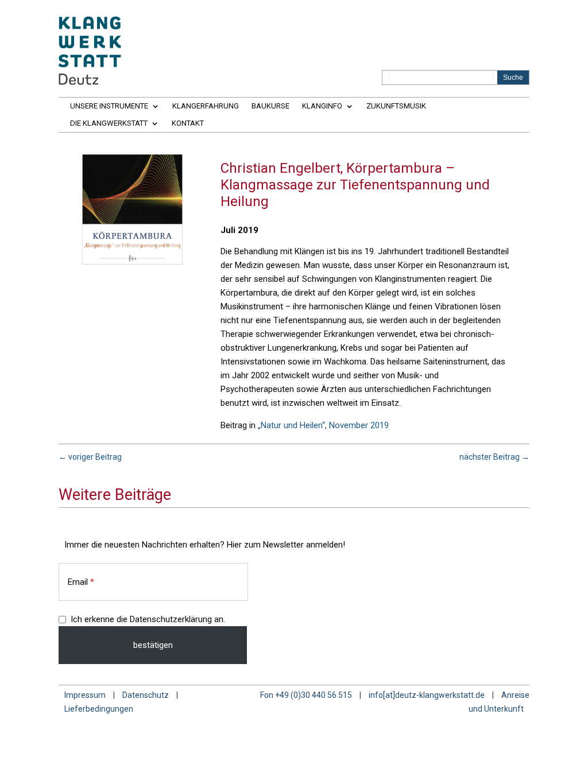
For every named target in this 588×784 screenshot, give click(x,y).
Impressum (85, 695)
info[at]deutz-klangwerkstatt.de (427, 695)
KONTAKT (188, 123)
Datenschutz (145, 695)
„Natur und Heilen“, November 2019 (323, 425)
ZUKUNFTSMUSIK (396, 106)
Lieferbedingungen (98, 708)
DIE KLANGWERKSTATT (109, 123)
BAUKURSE (270, 106)
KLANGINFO (322, 106)
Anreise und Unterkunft (499, 701)
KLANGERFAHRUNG (205, 106)
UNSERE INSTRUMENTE (109, 106)
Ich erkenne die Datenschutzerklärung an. (148, 619)
